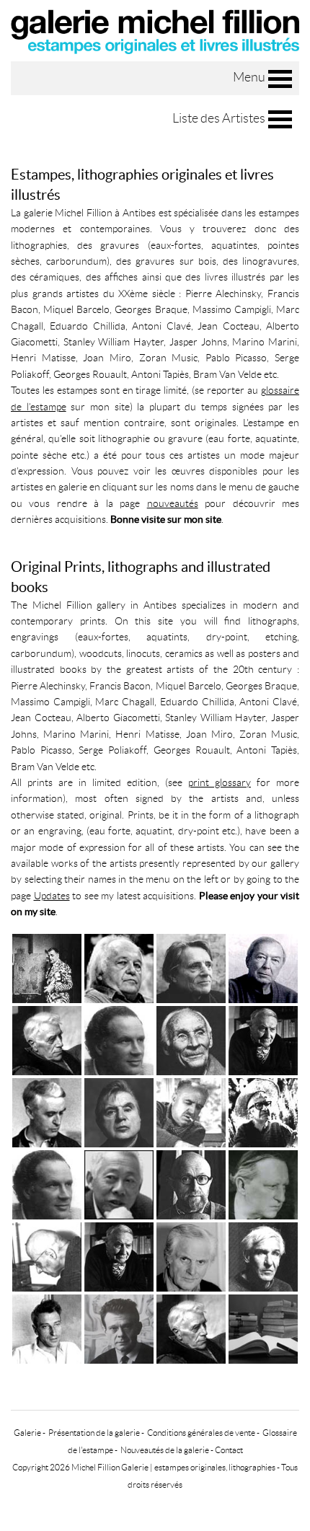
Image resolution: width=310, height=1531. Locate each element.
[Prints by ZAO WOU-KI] (119, 1183)
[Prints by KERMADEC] (46, 1256)
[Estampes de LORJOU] (263, 1111)
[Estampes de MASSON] (263, 1039)
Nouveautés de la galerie (164, 1450)
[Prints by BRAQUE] (191, 1328)
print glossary (219, 782)
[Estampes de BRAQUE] (46, 1039)
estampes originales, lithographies (214, 1467)
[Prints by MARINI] (46, 1183)
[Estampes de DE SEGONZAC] (191, 1111)
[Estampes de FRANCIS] (119, 967)
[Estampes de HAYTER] (191, 967)
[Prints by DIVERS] (263, 1328)
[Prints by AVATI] (191, 1256)
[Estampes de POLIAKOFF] (46, 967)
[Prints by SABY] (119, 1328)
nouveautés (172, 503)
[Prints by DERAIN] (263, 1183)
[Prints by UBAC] (263, 1256)
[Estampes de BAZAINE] (46, 1111)
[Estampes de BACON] (119, 1111)
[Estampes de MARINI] (119, 1039)
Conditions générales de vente (201, 1432)
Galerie (27, 1432)
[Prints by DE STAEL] (46, 1328)
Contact (229, 1450)
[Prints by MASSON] (119, 1256)
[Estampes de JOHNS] (263, 967)
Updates (52, 895)
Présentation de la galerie (94, 1432)
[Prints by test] (191, 1183)
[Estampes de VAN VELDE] (191, 1039)
